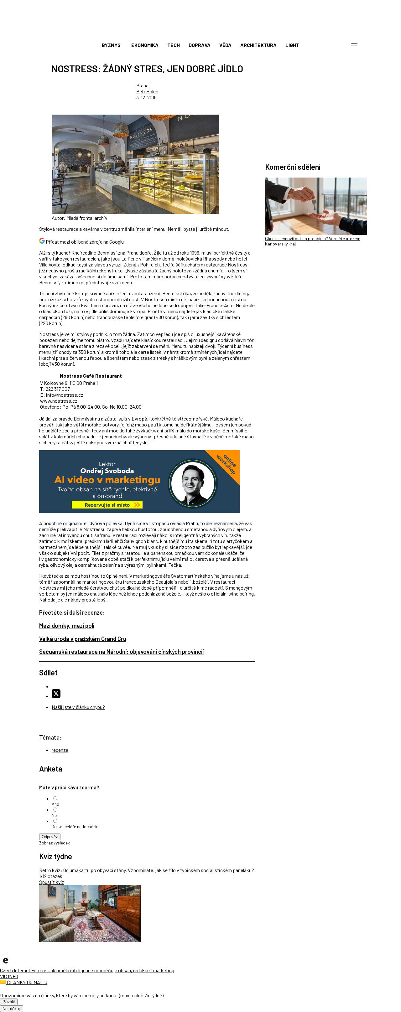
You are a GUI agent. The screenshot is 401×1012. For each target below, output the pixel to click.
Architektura (258, 45)
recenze (60, 750)
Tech (173, 45)
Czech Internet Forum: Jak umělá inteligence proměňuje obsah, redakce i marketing (87, 970)
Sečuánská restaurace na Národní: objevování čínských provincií (121, 651)
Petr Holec (147, 91)
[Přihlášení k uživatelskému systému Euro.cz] (324, 45)
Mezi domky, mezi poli (66, 625)
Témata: (50, 737)
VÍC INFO (9, 976)
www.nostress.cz (58, 401)
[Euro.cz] (5, 964)
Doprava (200, 45)
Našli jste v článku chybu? (78, 707)
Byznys (111, 45)
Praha (142, 85)
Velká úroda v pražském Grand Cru (82, 638)
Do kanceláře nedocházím (76, 826)
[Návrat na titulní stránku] (200, 31)
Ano (55, 804)
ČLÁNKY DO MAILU (26, 982)
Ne (54, 815)
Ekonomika (145, 45)
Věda (225, 45)
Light (292, 45)
